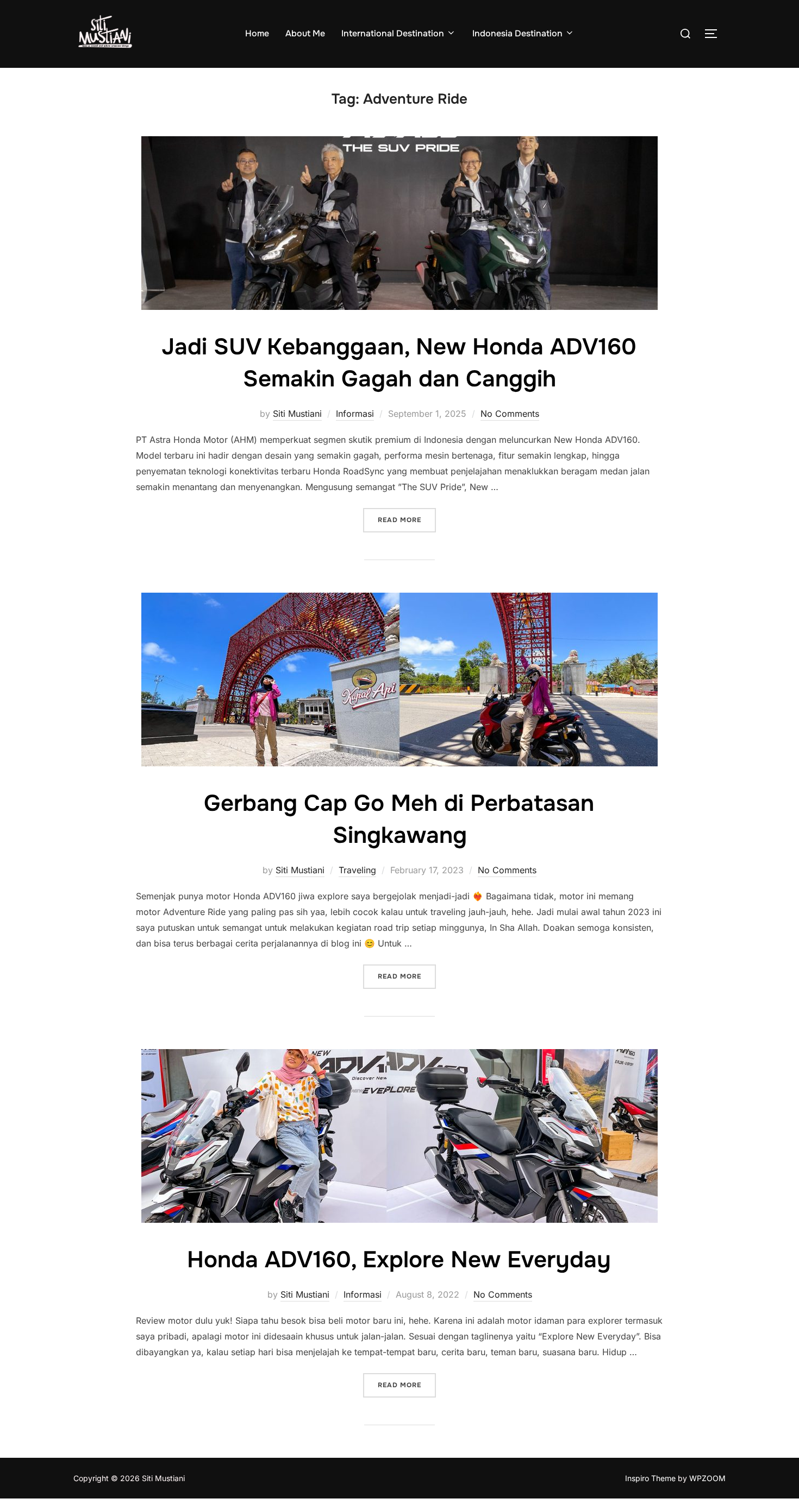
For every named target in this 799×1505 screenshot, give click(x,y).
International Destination (392, 33)
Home (257, 33)
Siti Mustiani (297, 413)
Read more (407, 519)
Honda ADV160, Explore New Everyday (399, 1259)
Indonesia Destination (517, 33)
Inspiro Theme (650, 1478)
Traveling (357, 870)
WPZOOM (707, 1478)
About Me (305, 33)
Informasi (355, 413)
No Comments (509, 413)
